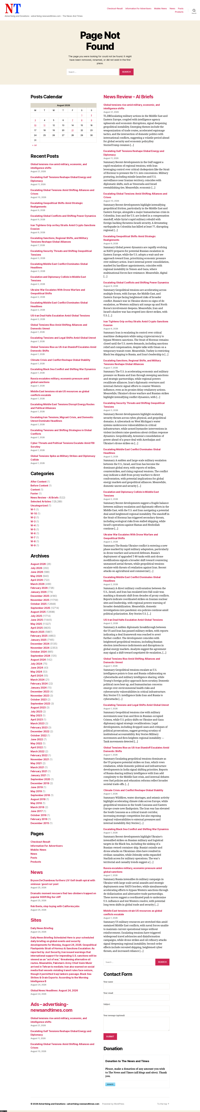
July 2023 (36, 711)
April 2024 (37, 675)
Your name (108, 982)
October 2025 (39, 603)
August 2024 (38, 659)
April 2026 (37, 580)
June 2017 (37, 811)
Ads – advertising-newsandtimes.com (51, 1007)
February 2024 (39, 683)
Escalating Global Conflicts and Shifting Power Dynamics (63, 215)
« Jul (34, 145)
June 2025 (37, 619)
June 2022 (37, 739)
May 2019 (36, 791)
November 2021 (40, 759)
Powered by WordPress (113, 1104)
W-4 (33, 525)
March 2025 (37, 631)
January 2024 (39, 687)
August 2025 (38, 611)
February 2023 (39, 727)
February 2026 (39, 588)
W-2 (33, 517)
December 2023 (40, 691)
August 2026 (38, 564)
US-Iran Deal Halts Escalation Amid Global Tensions (60, 315)
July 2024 (36, 663)
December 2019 (40, 783)
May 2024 (36, 671)
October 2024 (39, 651)
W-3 (33, 521)
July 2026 (36, 568)
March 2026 (37, 584)
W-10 (34, 513)
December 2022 (40, 731)
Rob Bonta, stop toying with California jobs (55, 906)
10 (35, 125)
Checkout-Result (115, 8)
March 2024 (37, 679)
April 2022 (37, 747)
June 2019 (37, 787)
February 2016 (39, 819)
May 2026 (36, 576)
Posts (180, 8)
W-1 (33, 509)
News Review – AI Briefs (45, 497)
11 (44, 125)
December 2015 (40, 823)
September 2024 (40, 655)
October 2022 (39, 735)
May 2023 (36, 715)
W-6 (33, 533)
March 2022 (37, 751)
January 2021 (38, 775)
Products (179, 12)
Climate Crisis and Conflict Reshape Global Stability (60, 360)
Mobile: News (160, 8)
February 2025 (39, 635)
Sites (36, 920)
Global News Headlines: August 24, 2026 (54, 990)
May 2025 (36, 623)
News (172, 8)
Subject (106, 1004)
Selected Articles (41, 501)
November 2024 (40, 647)
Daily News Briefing (42, 928)
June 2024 (37, 667)
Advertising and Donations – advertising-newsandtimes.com (69, 1104)
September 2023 (40, 703)
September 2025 (40, 607)
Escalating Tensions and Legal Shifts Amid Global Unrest (63, 337)
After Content (39, 481)
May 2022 (36, 743)
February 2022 (39, 755)
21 (72, 130)
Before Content (39, 485)
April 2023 (37, 719)
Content (35, 489)
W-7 (33, 537)
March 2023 (37, 723)
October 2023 (39, 699)
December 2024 (40, 643)
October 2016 (39, 815)
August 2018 (38, 799)
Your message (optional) (114, 1015)
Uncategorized (39, 505)
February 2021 (39, 771)
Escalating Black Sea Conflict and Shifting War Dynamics (63, 369)
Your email (108, 993)
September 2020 (40, 779)
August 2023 (38, 707)
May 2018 (36, 803)
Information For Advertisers (138, 8)
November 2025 (40, 600)
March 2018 (37, 807)
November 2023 (40, 695)
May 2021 (36, 763)
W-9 (33, 545)
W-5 (33, 529)
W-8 (33, 541)
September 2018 (40, 795)
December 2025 (40, 595)
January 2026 (39, 592)
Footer (34, 493)
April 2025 (37, 627)
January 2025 (39, 639)
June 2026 (37, 572)
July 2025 (36, 615)
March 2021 (37, 767)
